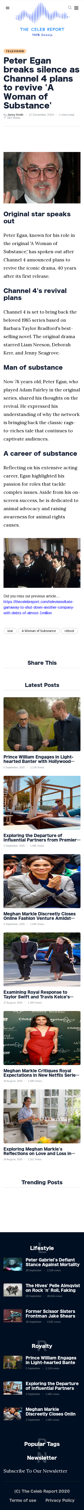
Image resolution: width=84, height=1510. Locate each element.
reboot (69, 631)
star (10, 631)
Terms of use (22, 1500)
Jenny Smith (15, 114)
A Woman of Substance (39, 631)
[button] (76, 8)
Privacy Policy (60, 1500)
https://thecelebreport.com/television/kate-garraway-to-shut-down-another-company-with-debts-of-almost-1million (39, 607)
